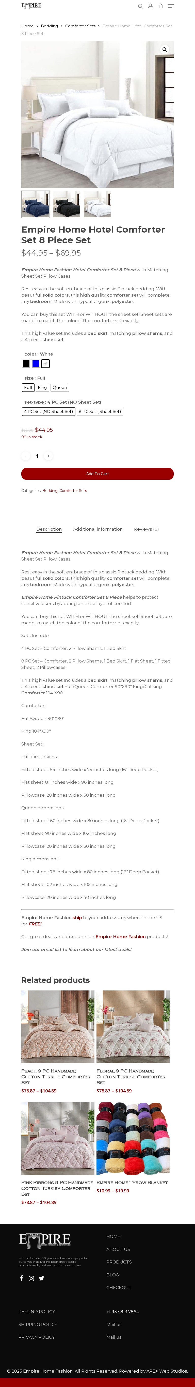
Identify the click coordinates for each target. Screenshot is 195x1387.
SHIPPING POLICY (38, 1324)
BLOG (112, 1274)
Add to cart (97, 474)
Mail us (114, 1324)
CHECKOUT (119, 1287)
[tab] (49, 529)
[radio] (26, 363)
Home (27, 26)
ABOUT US (118, 1249)
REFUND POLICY (37, 1311)
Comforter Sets (80, 26)
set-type (34, 402)
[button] (164, 49)
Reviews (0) (146, 529)
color (30, 354)
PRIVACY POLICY (37, 1337)
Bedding (49, 26)
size (29, 378)
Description (49, 529)
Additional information (98, 529)
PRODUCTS (119, 1262)
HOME (113, 1236)
